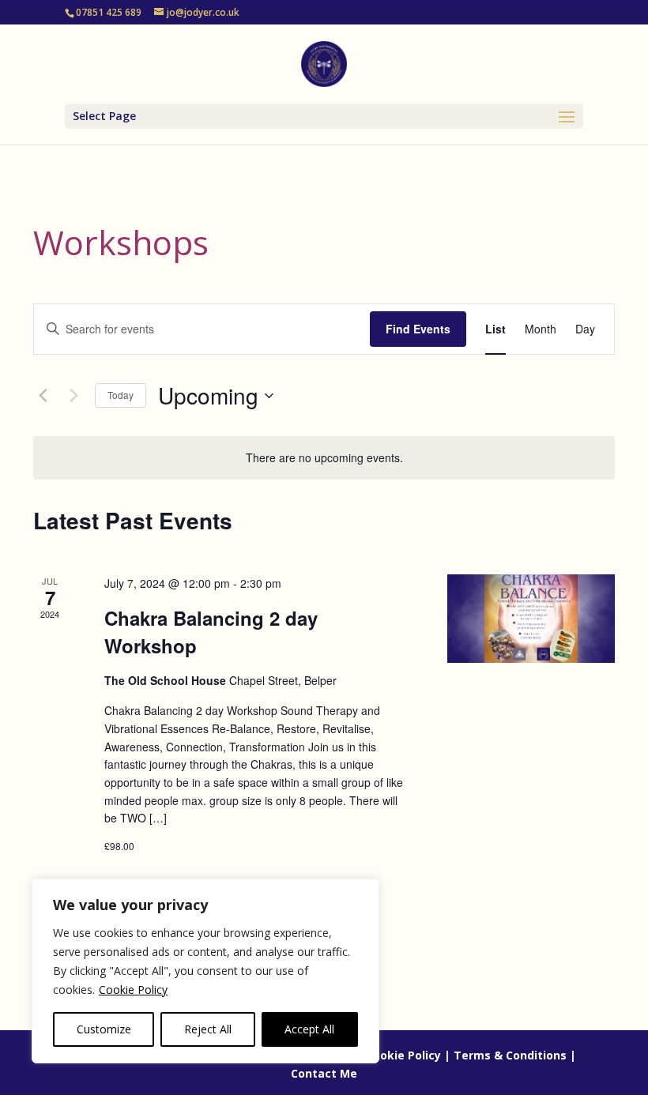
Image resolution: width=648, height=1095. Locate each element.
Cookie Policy (133, 989)
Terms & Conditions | (515, 1055)
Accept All (309, 1029)
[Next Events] (73, 395)
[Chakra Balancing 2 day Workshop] (531, 619)
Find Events (418, 329)
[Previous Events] (42, 395)
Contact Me (324, 1073)
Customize (104, 1029)
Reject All (208, 1029)
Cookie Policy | (408, 1055)
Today (120, 394)
